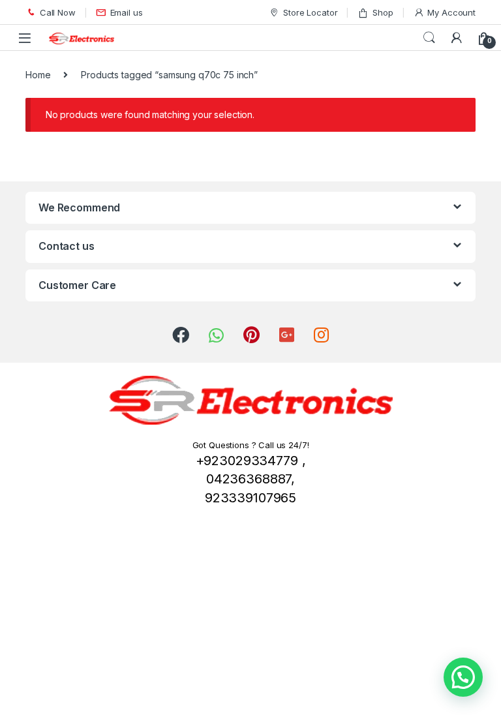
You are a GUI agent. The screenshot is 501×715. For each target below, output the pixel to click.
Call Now (58, 12)
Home (37, 74)
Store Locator (310, 12)
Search (429, 38)
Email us (126, 12)
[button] (463, 677)
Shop (382, 12)
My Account (451, 12)
